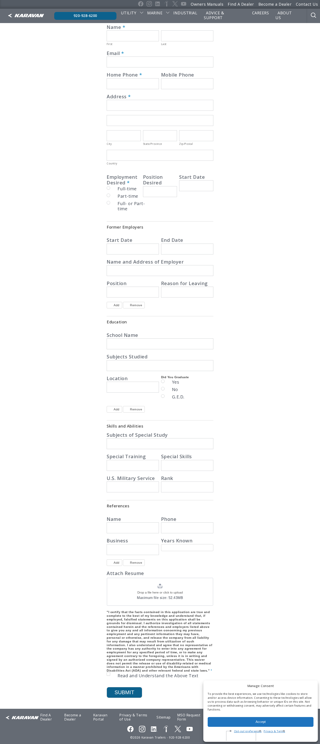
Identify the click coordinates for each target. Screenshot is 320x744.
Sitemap (164, 717)
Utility (128, 12)
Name (116, 27)
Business (117, 541)
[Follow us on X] (177, 729)
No (175, 389)
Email (115, 53)
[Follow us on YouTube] (189, 729)
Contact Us (307, 4)
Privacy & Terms (274, 731)
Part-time (128, 196)
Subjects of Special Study (137, 435)
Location (117, 378)
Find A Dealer (241, 4)
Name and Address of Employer (145, 262)
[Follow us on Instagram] (142, 729)
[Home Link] (26, 15)
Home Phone (124, 75)
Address (119, 97)
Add (117, 305)
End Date (172, 240)
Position (116, 283)
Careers (260, 12)
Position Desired (153, 180)
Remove (136, 305)
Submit (124, 692)
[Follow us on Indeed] (165, 729)
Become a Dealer (275, 4)
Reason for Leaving (184, 283)
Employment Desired (122, 180)
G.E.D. (178, 397)
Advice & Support (214, 15)
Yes (175, 382)
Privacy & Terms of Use (133, 717)
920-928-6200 (85, 15)
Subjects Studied (127, 357)
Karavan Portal (100, 717)
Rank (167, 478)
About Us (283, 15)
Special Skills (176, 456)
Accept (261, 722)
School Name (122, 335)
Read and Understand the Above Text (158, 675)
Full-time (127, 188)
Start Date (192, 177)
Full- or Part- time (131, 206)
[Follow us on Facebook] (130, 729)
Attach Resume (125, 573)
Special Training (126, 456)
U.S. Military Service (131, 478)
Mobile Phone (177, 75)
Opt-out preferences (248, 731)
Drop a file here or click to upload (160, 592)
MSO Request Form (188, 717)
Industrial (185, 12)
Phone (169, 519)
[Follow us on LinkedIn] (154, 729)
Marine (154, 12)
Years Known (177, 541)
